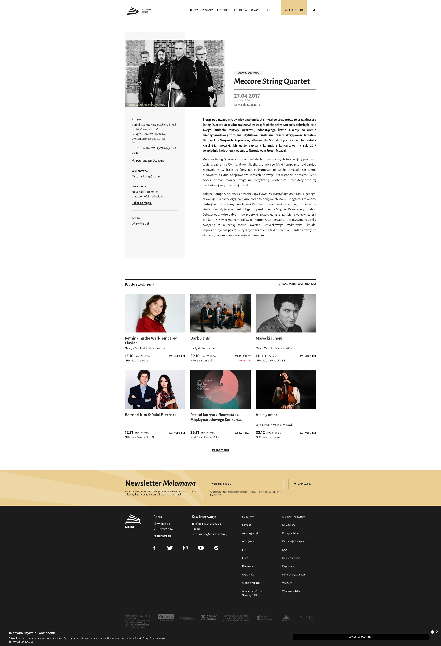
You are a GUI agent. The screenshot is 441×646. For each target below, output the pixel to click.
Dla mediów (248, 566)
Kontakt (246, 525)
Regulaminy (288, 566)
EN (268, 10)
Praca (245, 558)
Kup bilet (179, 356)
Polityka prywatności (293, 574)
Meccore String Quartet (146, 176)
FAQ (284, 549)
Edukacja (240, 10)
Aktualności (248, 574)
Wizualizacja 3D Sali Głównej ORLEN (253, 593)
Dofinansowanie (291, 558)
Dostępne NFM (290, 533)
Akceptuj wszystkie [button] (361, 636)
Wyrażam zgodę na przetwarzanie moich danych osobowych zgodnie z (245, 493)
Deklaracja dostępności (294, 541)
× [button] (437, 631)
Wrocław (287, 583)
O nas (255, 10)
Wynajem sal (249, 541)
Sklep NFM (248, 516)
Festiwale (223, 10)
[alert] (220, 637)
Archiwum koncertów (293, 516)
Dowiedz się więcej (159, 638)
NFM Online (289, 525)
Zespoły (207, 10)
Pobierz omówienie (150, 160)
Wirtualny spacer (251, 583)
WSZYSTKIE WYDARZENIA (299, 284)
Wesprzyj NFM (250, 533)
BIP (244, 549)
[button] (88, 641)
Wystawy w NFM (291, 591)
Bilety (194, 10)
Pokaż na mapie (142, 203)
